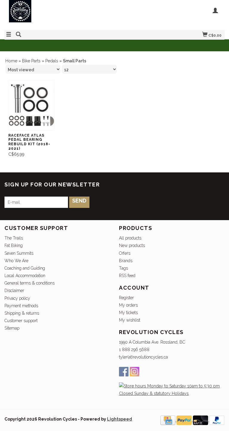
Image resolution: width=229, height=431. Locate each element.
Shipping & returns (21, 313)
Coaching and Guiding (24, 268)
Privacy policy (17, 298)
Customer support (21, 320)
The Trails (13, 238)
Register (126, 297)
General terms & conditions (29, 283)
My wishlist (129, 320)
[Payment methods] (168, 420)
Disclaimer (14, 290)
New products (132, 245)
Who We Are (16, 260)
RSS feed (127, 275)
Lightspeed (119, 419)
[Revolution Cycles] (59, 14)
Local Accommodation (24, 275)
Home (11, 60)
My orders (128, 305)
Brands (125, 260)
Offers (124, 253)
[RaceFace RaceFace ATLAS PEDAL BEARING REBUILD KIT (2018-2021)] (31, 105)
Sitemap (11, 328)
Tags (123, 268)
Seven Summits (18, 253)
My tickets (128, 312)
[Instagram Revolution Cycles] (134, 371)
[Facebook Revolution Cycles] (124, 371)
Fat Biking (13, 245)
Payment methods (21, 305)
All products (130, 238)
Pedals (51, 60)
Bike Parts (31, 60)
